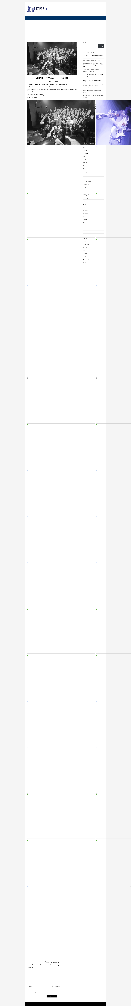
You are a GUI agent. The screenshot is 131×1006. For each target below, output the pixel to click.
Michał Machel (86, 95)
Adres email (56, 986)
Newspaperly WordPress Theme (72, 1004)
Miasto (49, 18)
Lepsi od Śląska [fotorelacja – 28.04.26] (92, 60)
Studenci (35, 18)
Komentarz (30, 967)
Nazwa (29, 986)
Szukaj (84, 42)
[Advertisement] (65, 30)
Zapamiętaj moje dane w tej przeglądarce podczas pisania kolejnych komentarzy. (52, 992)
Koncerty (42, 18)
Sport (61, 18)
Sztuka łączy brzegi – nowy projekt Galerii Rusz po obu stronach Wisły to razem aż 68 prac (93, 64)
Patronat (85, 238)
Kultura (29, 18)
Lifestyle (56, 18)
